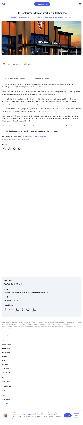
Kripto (3, 360)
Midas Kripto (6, 381)
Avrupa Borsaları (7, 386)
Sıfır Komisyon (6, 399)
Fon (3, 377)
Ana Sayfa (13, 17)
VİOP (3, 390)
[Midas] (4, 4)
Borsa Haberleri (37, 17)
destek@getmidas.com (11, 300)
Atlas (3, 395)
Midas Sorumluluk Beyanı (39, 136)
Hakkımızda (5, 336)
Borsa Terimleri (6, 352)
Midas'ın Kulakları (6, 344)
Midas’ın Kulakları (24, 17)
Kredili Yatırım (6, 404)
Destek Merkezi (6, 340)
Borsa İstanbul (6, 368)
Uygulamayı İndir (42, 4)
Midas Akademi (6, 348)
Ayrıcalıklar (5, 364)
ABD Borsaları (6, 372)
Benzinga (26, 139)
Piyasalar (4, 356)
